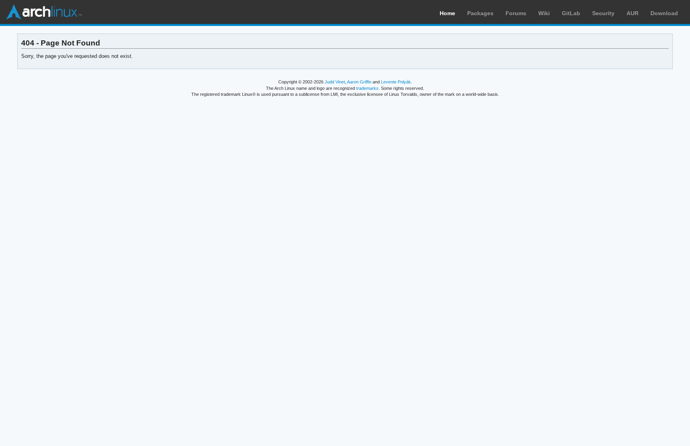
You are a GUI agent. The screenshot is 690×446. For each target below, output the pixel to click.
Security (603, 13)
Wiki (544, 13)
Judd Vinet (335, 81)
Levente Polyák (396, 81)
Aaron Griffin (359, 81)
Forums (516, 13)
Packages (480, 13)
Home (447, 13)
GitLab (571, 13)
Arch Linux (44, 12)
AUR (632, 13)
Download (664, 13)
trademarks (367, 88)
